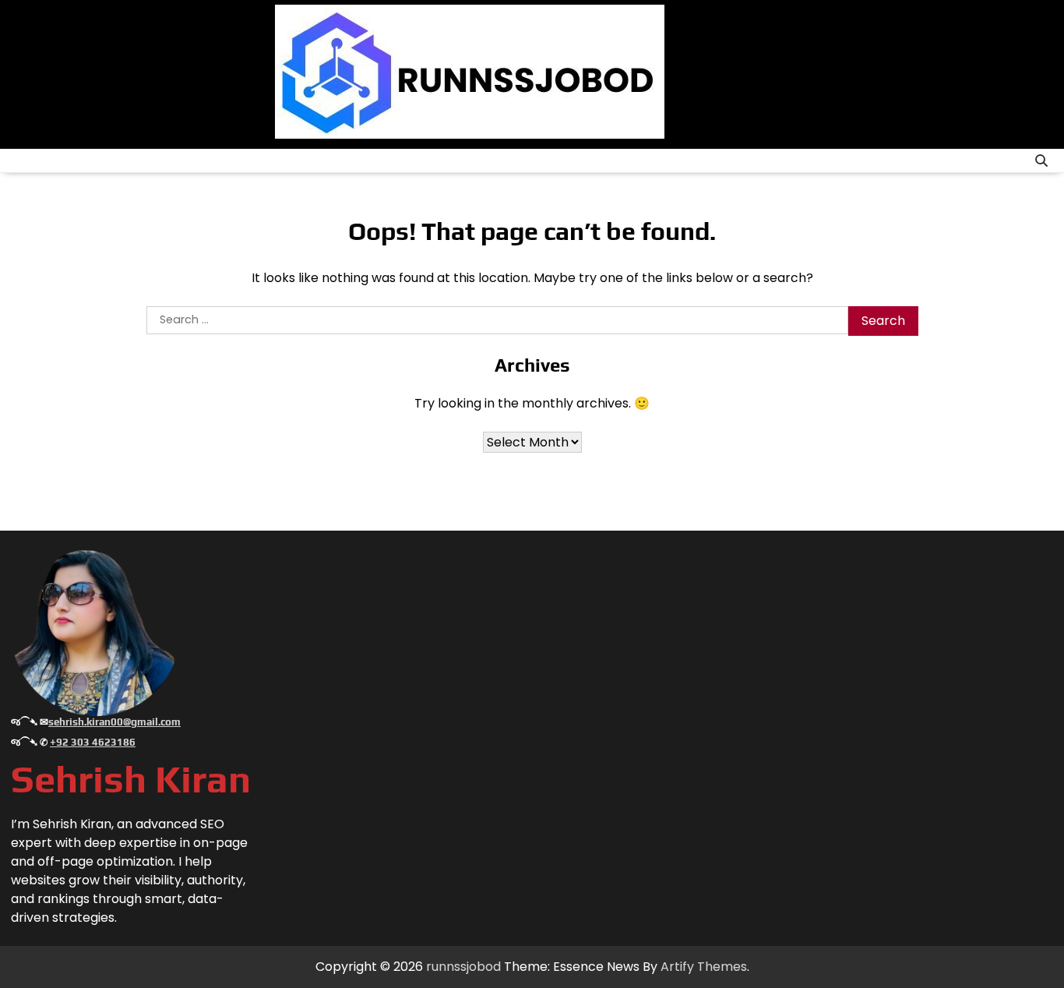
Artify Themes (704, 967)
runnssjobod (463, 967)
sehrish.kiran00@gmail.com (114, 722)
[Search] (1041, 160)
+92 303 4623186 (93, 742)
